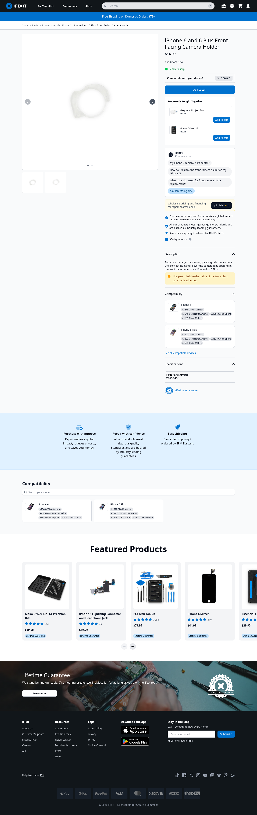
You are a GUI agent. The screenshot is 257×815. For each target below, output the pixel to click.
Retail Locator (63, 739)
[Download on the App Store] (135, 730)
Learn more (40, 693)
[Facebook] (184, 775)
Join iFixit (221, 205)
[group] (28, 102)
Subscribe (226, 734)
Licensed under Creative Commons (137, 804)
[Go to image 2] (92, 165)
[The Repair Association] (233, 775)
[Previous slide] (124, 646)
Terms (91, 739)
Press (58, 750)
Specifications (174, 364)
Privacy (92, 734)
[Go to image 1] (88, 165)
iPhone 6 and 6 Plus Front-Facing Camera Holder (101, 25)
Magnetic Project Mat (192, 110)
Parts (35, 25)
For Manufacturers (66, 745)
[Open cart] (240, 5)
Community (62, 728)
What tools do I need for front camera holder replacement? (196, 182)
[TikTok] (177, 775)
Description (172, 254)
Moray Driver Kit (189, 128)
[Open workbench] (223, 5)
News (58, 756)
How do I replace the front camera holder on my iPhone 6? (198, 171)
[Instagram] (198, 775)
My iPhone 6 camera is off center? (189, 163)
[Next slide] (133, 646)
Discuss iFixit (29, 739)
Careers (26, 745)
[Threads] (226, 775)
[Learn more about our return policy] (190, 239)
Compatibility (173, 294)
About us (27, 728)
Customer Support (33, 734)
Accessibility (95, 728)
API (24, 750)
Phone (45, 25)
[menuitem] (46, 6)
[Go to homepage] (18, 6)
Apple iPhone (61, 25)
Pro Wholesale (63, 734)
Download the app (134, 722)
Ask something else (181, 191)
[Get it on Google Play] (135, 741)
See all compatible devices (180, 353)
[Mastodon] (212, 775)
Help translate (30, 775)
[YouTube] (205, 775)
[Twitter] (191, 775)
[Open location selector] (232, 5)
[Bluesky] (219, 775)
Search (225, 78)
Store (25, 25)
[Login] (248, 6)
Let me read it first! (182, 740)
